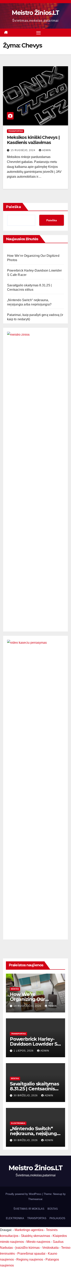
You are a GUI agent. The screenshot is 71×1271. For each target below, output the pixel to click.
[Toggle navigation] (38, 32)
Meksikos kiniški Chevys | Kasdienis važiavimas (33, 140)
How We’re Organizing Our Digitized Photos (29, 999)
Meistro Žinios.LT (35, 12)
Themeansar (35, 1199)
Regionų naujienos (29, 1259)
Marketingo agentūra (29, 1230)
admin (46, 150)
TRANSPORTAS (15, 131)
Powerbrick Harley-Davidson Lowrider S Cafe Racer (33, 1044)
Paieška (13, 207)
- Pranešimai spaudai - (32, 1253)
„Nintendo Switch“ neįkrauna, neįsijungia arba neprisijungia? (35, 1133)
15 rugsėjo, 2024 (23, 150)
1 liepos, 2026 (24, 1050)
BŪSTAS (15, 989)
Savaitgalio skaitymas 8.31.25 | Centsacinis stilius (34, 1088)
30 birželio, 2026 (26, 1095)
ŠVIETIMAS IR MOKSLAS (28, 1208)
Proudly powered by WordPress (24, 1194)
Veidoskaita (50, 1247)
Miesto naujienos (38, 1241)
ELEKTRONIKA (18, 1123)
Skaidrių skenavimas (35, 1235)
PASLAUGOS (57, 1218)
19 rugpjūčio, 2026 (28, 1006)
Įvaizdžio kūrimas (27, 1247)
